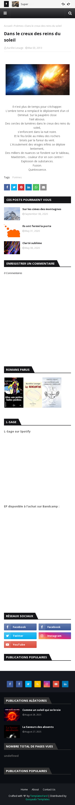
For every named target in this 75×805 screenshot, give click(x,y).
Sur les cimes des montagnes (41, 209)
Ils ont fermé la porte (36, 226)
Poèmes (18, 26)
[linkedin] (65, 684)
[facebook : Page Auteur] (20, 627)
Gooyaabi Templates (37, 799)
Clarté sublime (32, 243)
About (35, 789)
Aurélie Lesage (15, 48)
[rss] (37, 684)
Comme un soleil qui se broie (41, 710)
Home (24, 789)
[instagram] (55, 635)
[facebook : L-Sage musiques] (55, 627)
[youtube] (20, 644)
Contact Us (49, 789)
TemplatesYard (39, 796)
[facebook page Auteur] (19, 684)
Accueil (8, 26)
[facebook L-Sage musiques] (10, 684)
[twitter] (20, 635)
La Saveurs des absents (38, 727)
